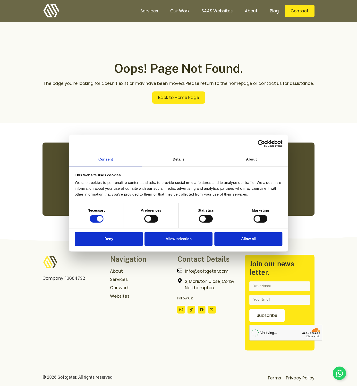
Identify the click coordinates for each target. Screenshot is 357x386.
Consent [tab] (105, 159)
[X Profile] (212, 310)
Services (149, 11)
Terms (274, 378)
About (251, 11)
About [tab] (251, 159)
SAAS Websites (217, 11)
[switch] (151, 219)
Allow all (248, 239)
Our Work (179, 11)
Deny (108, 239)
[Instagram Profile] (181, 310)
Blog (274, 11)
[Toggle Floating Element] (339, 373)
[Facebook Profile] (201, 310)
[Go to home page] (50, 262)
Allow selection (179, 239)
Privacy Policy (300, 378)
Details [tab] (179, 159)
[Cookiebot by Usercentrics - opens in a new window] (261, 143)
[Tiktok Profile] (191, 310)
